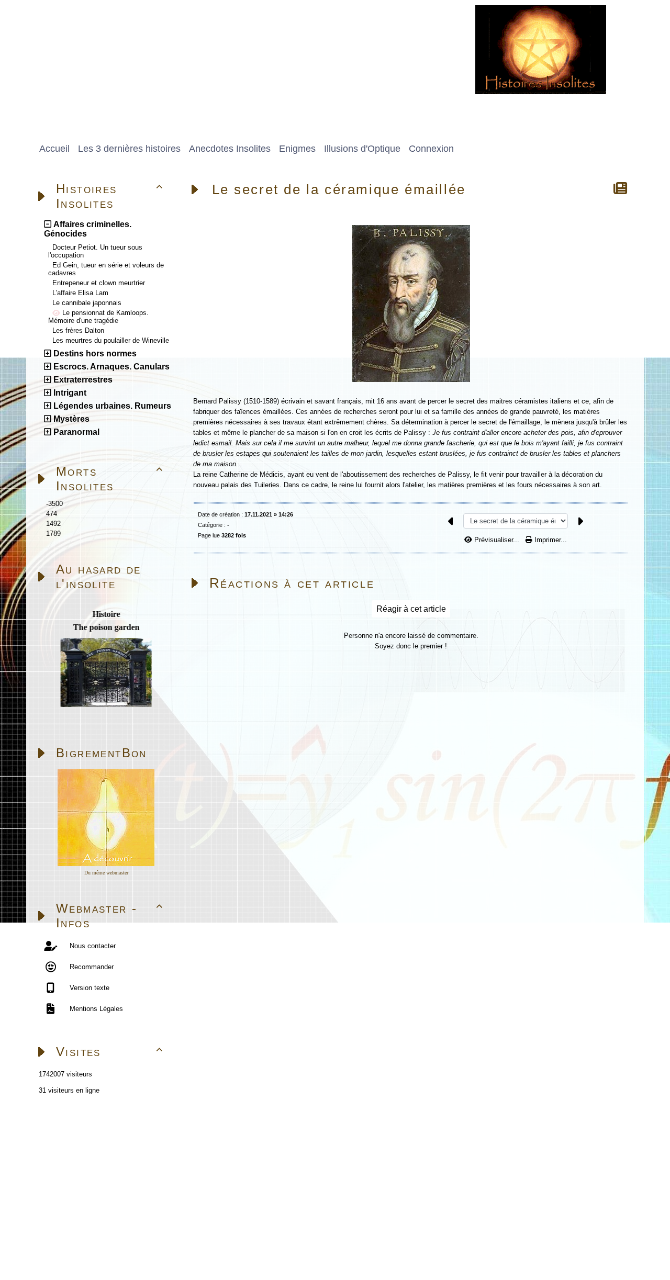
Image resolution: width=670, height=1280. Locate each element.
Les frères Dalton (78, 330)
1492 (53, 523)
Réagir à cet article (411, 608)
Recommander (91, 967)
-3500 (54, 504)
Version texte (88, 988)
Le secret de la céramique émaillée (339, 189)
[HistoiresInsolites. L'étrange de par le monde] (540, 49)
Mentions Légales (95, 1009)
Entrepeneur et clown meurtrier (98, 283)
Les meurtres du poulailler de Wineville (110, 340)
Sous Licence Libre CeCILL (193, 1235)
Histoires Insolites (109, 196)
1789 (53, 533)
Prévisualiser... (496, 540)
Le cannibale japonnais (86, 303)
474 (51, 514)
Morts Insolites (109, 478)
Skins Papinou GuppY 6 (69, 1247)
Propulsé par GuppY (62, 1235)
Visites (109, 1052)
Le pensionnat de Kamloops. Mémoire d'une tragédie (98, 316)
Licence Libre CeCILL (149, 1247)
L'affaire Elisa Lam (80, 293)
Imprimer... (549, 540)
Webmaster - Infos (109, 915)
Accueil (97, 1135)
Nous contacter (92, 946)
